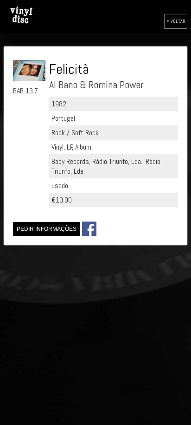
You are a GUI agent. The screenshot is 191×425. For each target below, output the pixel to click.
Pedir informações (46, 229)
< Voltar (175, 21)
